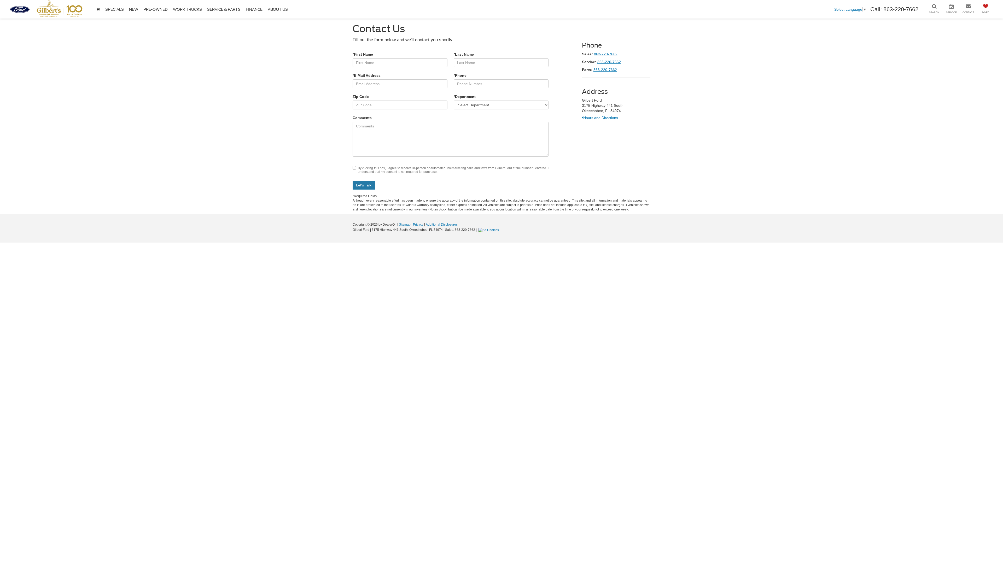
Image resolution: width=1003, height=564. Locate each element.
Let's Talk (363, 185)
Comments (362, 118)
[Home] (98, 9)
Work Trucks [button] (187, 9)
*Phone (460, 75)
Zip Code (361, 97)
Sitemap (405, 224)
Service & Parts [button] (224, 9)
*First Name (363, 54)
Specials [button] (114, 9)
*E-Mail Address (367, 75)
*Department (465, 97)
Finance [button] (254, 9)
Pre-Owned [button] (155, 9)
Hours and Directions (600, 118)
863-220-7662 (605, 54)
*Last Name (464, 54)
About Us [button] (278, 9)
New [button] (133, 9)
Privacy (418, 224)
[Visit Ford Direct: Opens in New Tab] (489, 230)
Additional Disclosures (442, 224)
